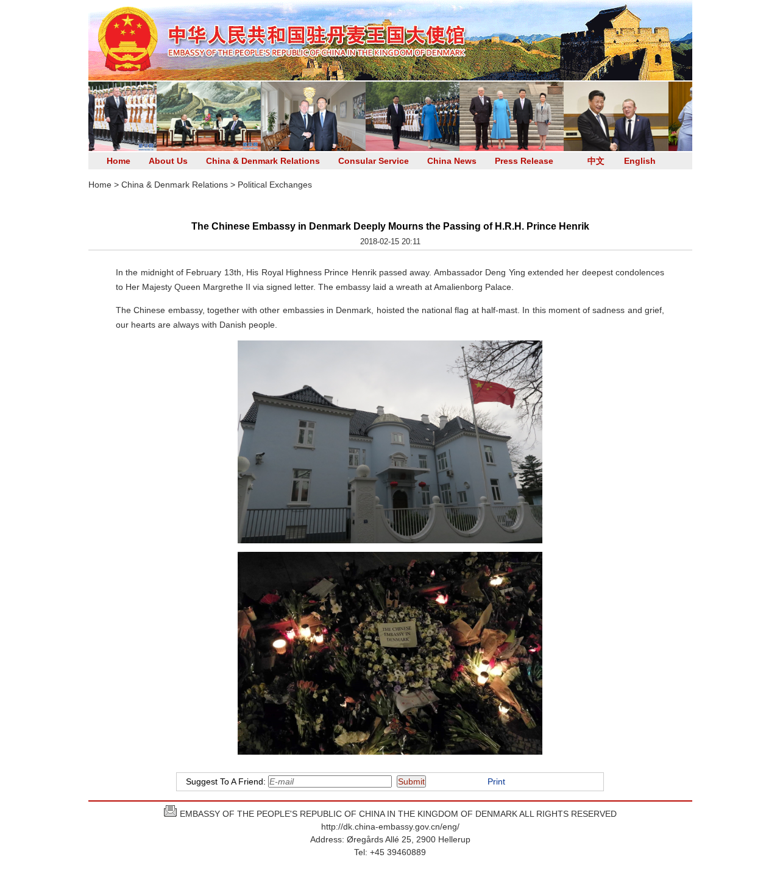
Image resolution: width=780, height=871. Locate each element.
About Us (168, 161)
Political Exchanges (275, 184)
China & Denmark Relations (263, 161)
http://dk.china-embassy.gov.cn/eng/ (390, 826)
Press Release (524, 161)
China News (452, 161)
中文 (595, 161)
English (640, 161)
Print (496, 781)
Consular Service (373, 161)
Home (118, 161)
